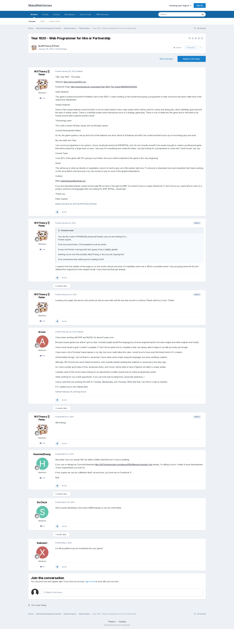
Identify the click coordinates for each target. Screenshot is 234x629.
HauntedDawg (42, 454)
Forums (32, 21)
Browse (34, 14)
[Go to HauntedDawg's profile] (42, 464)
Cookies (122, 621)
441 (43, 356)
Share (178, 47)
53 (43, 526)
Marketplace (69, 14)
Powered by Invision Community (117, 625)
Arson (42, 332)
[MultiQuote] (57, 212)
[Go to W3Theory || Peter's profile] (34, 47)
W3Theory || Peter (50, 46)
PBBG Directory (102, 14)
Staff (42, 21)
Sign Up (199, 5)
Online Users (54, 21)
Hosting (56, 14)
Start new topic (166, 59)
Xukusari (42, 542)
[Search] (203, 14)
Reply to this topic (191, 59)
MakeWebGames (40, 5)
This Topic (192, 14)
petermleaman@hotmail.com (73, 181)
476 (43, 478)
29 (43, 567)
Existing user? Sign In (180, 5)
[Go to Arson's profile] (42, 341)
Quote (64, 212)
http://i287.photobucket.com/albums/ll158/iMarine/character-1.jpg (123, 464)
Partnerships (61, 49)
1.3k (43, 98)
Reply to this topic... (54, 592)
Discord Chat (85, 14)
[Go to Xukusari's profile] (42, 552)
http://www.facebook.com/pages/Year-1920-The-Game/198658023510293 (104, 87)
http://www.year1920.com (75, 82)
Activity (45, 14)
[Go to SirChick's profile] (42, 512)
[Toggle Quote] (59, 230)
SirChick (42, 502)
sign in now (90, 581)
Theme (111, 621)
